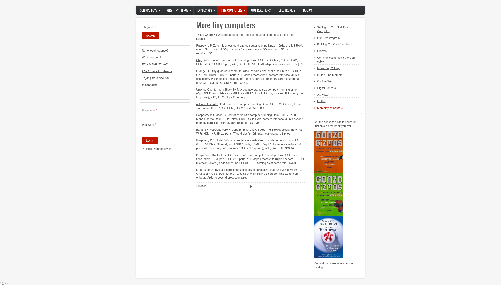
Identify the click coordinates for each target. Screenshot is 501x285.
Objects (322, 51)
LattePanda (203, 170)
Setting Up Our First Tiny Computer (332, 29)
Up (250, 186)
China (243, 83)
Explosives (204, 10)
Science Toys (148, 10)
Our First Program (328, 38)
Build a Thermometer (330, 75)
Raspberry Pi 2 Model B (211, 115)
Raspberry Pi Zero (208, 45)
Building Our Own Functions (334, 44)
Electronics (287, 10)
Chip (199, 60)
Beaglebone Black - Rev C (212, 155)
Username (148, 110)
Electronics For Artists (157, 71)
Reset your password (159, 149)
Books (307, 10)
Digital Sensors (326, 88)
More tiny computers (330, 108)
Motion (201, 186)
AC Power (323, 94)
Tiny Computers (231, 10)
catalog (318, 267)
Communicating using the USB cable (336, 59)
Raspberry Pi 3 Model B (211, 140)
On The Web (325, 81)
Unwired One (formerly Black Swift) (218, 89)
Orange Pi (202, 71)
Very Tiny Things (177, 10)
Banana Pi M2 (205, 129)
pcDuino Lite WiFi (207, 104)
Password (148, 125)
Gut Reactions (261, 10)
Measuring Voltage (328, 68)
